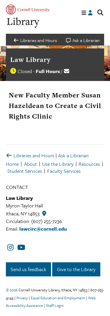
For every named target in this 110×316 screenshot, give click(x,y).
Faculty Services (64, 171)
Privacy (22, 298)
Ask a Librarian (73, 155)
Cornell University (28, 9)
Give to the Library (76, 269)
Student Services (24, 171)
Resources (89, 164)
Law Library (30, 59)
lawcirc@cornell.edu (43, 228)
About (30, 164)
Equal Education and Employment (58, 298)
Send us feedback (28, 269)
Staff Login (55, 305)
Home (12, 164)
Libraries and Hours (33, 155)
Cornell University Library (23, 22)
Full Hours (48, 71)
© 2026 (12, 290)
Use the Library (58, 164)
